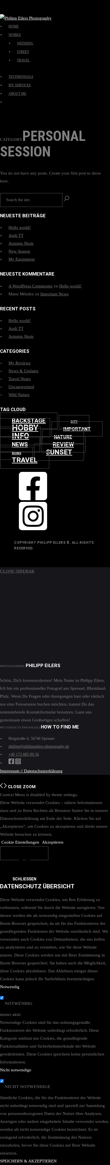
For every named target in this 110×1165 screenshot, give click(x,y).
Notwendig (18, 1003)
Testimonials (20, 77)
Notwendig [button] (9, 987)
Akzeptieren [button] (52, 842)
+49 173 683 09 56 (23, 754)
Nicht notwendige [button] (15, 1070)
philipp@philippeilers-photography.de (38, 746)
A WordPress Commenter (30, 286)
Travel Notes (19, 379)
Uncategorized (21, 386)
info (20, 435)
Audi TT (15, 235)
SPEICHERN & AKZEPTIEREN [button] (28, 1161)
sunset (59, 452)
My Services (19, 85)
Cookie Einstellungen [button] (20, 842)
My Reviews (19, 363)
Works (14, 35)
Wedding (25, 43)
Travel (23, 60)
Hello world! (19, 227)
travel (25, 460)
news (20, 444)
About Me (17, 94)
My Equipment (21, 259)
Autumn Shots (21, 243)
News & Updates (23, 371)
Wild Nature (19, 394)
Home (13, 26)
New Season (19, 251)
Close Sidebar (17, 571)
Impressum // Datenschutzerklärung (31, 771)
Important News (54, 294)
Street (23, 52)
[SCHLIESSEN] (24, 853)
